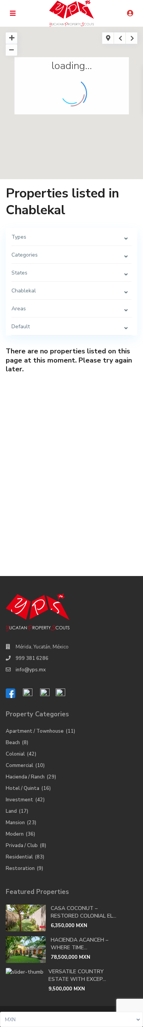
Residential (19, 857)
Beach (13, 742)
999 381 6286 (32, 658)
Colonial (15, 754)
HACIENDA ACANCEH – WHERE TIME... (79, 943)
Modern (15, 834)
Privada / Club (22, 845)
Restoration (20, 868)
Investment (19, 799)
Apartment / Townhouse (35, 731)
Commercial (19, 765)
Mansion (15, 822)
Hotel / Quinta (22, 788)
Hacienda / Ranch (25, 776)
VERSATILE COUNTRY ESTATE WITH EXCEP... (77, 975)
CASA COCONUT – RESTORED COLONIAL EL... (83, 912)
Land (11, 811)
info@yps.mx (31, 669)
